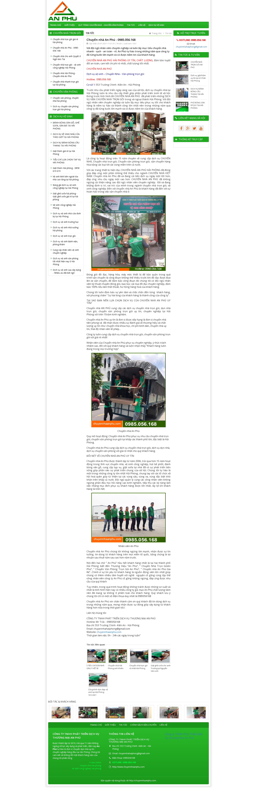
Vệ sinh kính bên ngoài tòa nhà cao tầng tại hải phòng (66, 178)
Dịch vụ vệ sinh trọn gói (64, 235)
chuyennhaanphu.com (109, 632)
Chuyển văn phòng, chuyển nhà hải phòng (66, 99)
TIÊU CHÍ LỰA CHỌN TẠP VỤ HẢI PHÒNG (67, 161)
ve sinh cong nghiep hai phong (86, 768)
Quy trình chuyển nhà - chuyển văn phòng (101, 25)
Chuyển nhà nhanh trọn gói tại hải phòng (66, 83)
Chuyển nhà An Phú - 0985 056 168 (65, 49)
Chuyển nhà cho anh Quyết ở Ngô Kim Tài (67, 58)
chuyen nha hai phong (90, 765)
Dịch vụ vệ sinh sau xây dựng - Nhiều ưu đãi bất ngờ (67, 271)
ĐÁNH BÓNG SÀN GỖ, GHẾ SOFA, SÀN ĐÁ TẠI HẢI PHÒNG (66, 125)
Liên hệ (141, 25)
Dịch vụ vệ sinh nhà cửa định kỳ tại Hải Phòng (67, 215)
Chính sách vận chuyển (143, 724)
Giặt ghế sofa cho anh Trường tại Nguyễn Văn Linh (160, 668)
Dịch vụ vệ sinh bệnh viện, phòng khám (65, 243)
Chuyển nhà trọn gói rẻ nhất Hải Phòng (138, 667)
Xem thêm (96, 762)
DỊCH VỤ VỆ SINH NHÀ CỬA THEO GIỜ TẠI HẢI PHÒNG (66, 135)
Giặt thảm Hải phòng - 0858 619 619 (66, 169)
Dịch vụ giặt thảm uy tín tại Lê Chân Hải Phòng (198, 78)
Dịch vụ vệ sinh (156, 25)
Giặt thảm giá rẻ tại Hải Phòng (64, 152)
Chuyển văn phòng (65, 91)
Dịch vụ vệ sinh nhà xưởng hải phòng (65, 229)
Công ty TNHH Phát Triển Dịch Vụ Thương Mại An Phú (183, 735)
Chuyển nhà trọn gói (67, 33)
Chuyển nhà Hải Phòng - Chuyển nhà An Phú (64, 75)
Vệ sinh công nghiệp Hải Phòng (64, 206)
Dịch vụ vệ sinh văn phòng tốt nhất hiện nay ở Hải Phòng (65, 261)
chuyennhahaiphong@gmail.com (191, 46)
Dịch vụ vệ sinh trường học (66, 221)
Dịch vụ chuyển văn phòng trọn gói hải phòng (65, 108)
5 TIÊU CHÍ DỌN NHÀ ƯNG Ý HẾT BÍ (95, 667)
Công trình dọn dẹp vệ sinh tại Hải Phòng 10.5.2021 (98, 692)
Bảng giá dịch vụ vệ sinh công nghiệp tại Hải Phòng (65, 186)
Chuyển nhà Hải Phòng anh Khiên (115, 667)
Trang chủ (55, 25)
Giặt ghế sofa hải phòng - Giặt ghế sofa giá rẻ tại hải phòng (65, 196)
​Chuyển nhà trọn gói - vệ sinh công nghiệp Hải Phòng (67, 66)
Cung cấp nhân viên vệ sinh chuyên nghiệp (66, 251)
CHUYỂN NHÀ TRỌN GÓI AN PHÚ (197, 65)
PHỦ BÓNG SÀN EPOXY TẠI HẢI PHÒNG (198, 105)
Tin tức (131, 25)
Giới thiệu (69, 25)
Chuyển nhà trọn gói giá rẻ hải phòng (65, 41)
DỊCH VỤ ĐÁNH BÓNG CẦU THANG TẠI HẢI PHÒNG (66, 144)
